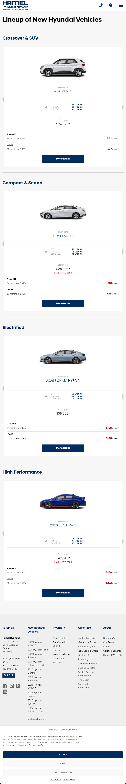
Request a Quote (86, 647)
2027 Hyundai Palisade (35, 656)
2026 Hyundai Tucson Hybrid (35, 710)
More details (63, 159)
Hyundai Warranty (112, 655)
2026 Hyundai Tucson (35, 702)
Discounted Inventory (58, 660)
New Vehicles (60, 638)
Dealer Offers (85, 655)
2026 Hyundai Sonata (35, 694)
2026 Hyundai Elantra (35, 671)
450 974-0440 (9, 669)
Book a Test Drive (87, 638)
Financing (83, 659)
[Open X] (18, 686)
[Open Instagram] (12, 686)
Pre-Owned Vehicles (59, 644)
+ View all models (37, 719)
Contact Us (109, 638)
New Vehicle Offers (88, 651)
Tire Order (83, 680)
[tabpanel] (63, 107)
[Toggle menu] (119, 5)
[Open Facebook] (5, 686)
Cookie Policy (55, 780)
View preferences (63, 773)
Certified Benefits (112, 651)
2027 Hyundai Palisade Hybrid (36, 664)
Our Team (108, 642)
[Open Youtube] (5, 692)
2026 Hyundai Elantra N (35, 679)
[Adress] (111, 5)
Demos (56, 650)
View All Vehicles (61, 654)
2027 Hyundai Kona (38, 650)
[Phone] (100, 5)
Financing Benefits (87, 664)
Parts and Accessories (84, 686)
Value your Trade (87, 642)
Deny (63, 763)
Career (106, 647)
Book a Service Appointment (86, 674)
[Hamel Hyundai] (15, 5)
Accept (63, 754)
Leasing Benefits (86, 668)
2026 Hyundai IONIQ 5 (35, 687)
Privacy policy (69, 780)
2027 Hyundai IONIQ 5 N (35, 644)
